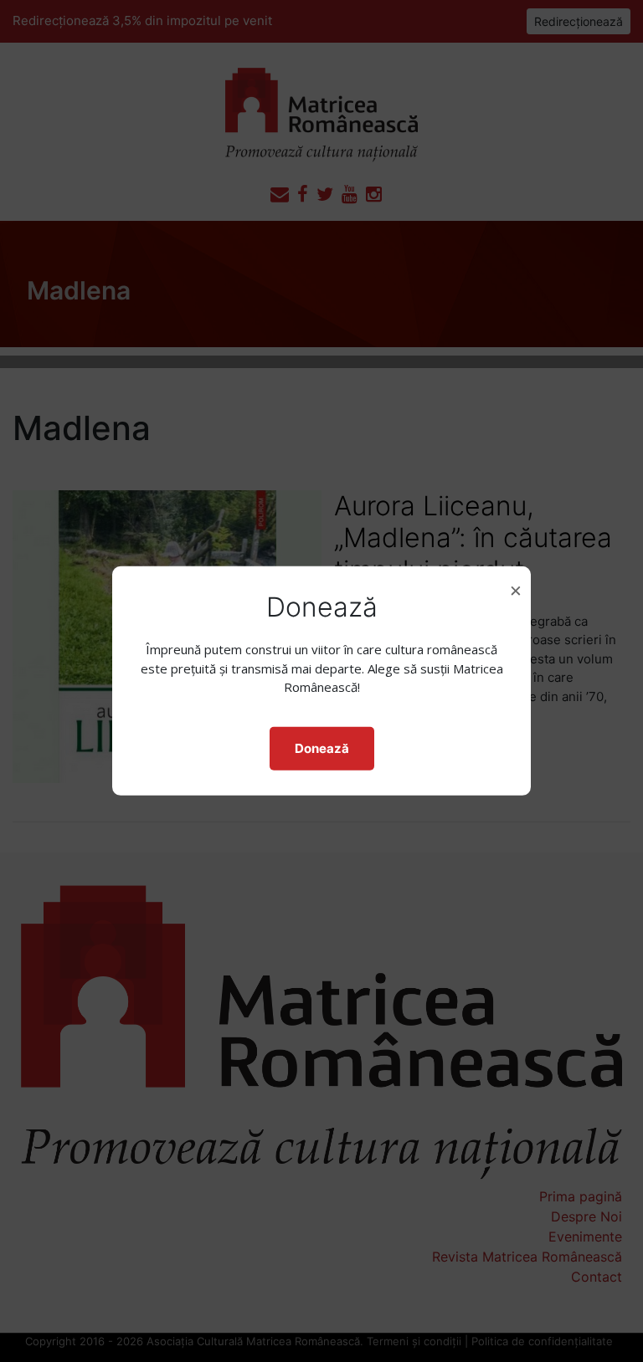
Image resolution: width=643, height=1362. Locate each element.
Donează (322, 748)
